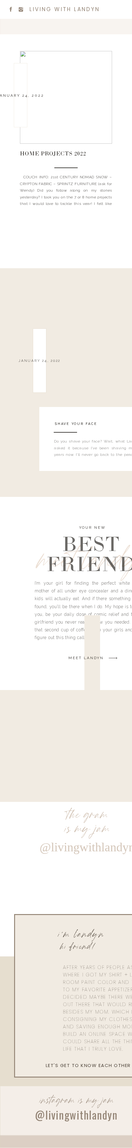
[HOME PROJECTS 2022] (66, 97)
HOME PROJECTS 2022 (53, 154)
